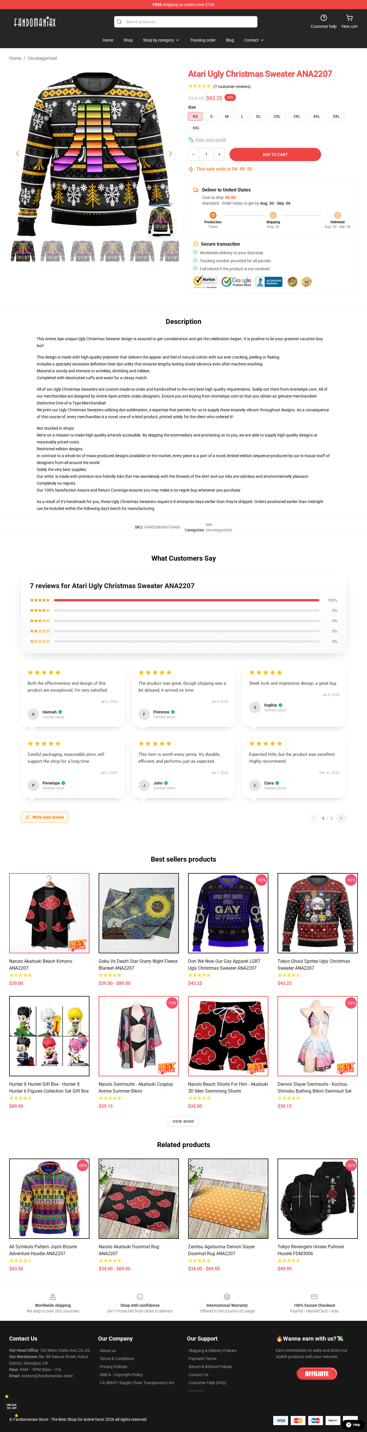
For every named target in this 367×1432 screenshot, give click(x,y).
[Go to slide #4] (112, 251)
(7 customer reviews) (232, 86)
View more (184, 1122)
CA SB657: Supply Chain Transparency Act (137, 1382)
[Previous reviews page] (313, 818)
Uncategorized (42, 58)
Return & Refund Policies (210, 1366)
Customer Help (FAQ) (207, 1382)
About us (108, 1350)
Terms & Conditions (117, 1358)
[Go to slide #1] (23, 251)
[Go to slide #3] (82, 251)
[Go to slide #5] (142, 251)
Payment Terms (202, 1358)
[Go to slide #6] (172, 251)
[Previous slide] (18, 154)
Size (192, 107)
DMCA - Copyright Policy (121, 1374)
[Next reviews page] (341, 818)
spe (209, 524)
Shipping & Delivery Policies (213, 1350)
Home (15, 58)
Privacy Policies (113, 1366)
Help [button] (356, 1425)
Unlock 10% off (12, 1407)
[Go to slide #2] (53, 251)
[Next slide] (170, 154)
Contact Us (198, 1374)
